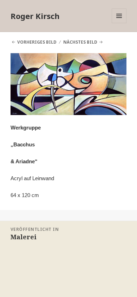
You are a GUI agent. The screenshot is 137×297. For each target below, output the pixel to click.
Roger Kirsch (35, 16)
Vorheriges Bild (37, 42)
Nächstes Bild (80, 42)
